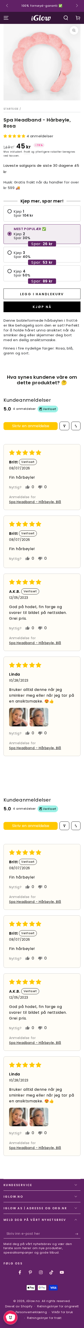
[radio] (42, 213)
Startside (11, 109)
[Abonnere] (77, 1234)
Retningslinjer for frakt (44, 1318)
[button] (66, 18)
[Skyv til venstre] (7, 6)
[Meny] (6, 18)
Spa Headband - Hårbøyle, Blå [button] (35, 502)
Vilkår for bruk (62, 1312)
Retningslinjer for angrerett (58, 1306)
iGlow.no (33, 1301)
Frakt (27, 152)
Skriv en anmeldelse (30, 426)
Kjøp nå (42, 307)
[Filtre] (64, 426)
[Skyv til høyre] (76, 6)
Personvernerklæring (31, 1312)
